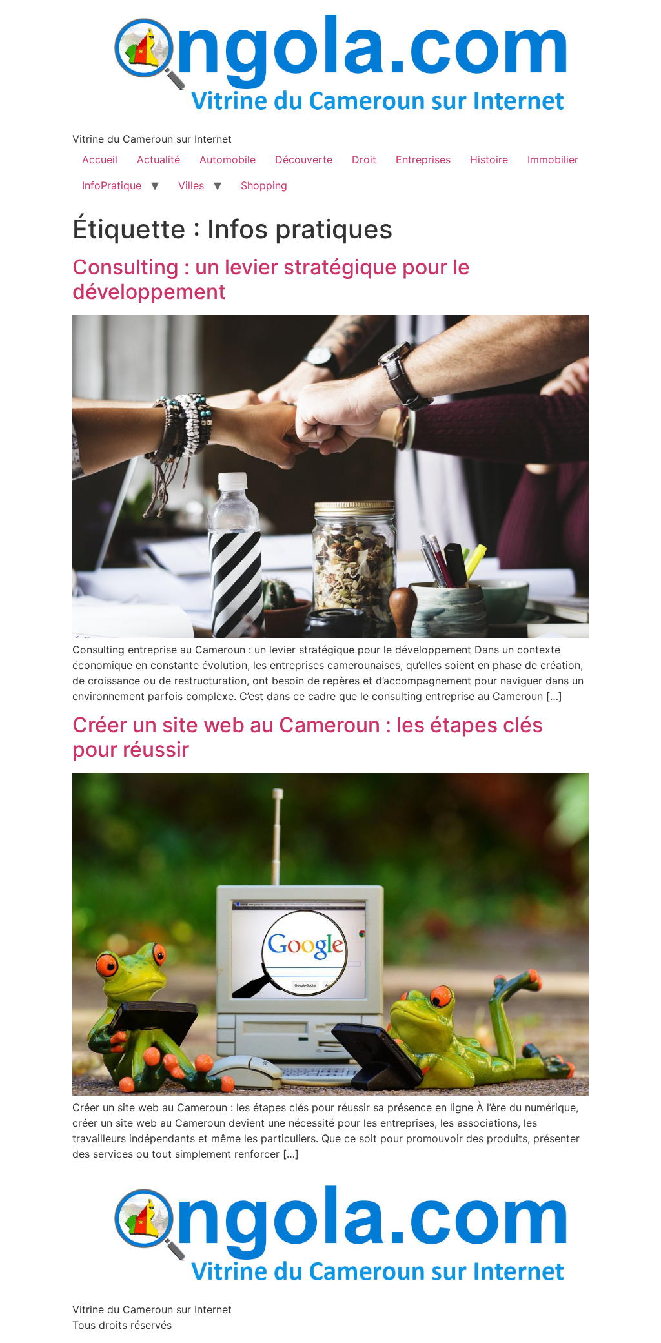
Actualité (158, 159)
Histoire (489, 159)
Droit (364, 159)
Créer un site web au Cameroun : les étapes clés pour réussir (307, 737)
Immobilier (552, 159)
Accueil (99, 159)
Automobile (227, 159)
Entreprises (423, 159)
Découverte (303, 159)
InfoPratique (111, 185)
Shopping (264, 185)
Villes (191, 185)
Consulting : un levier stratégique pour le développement (271, 279)
